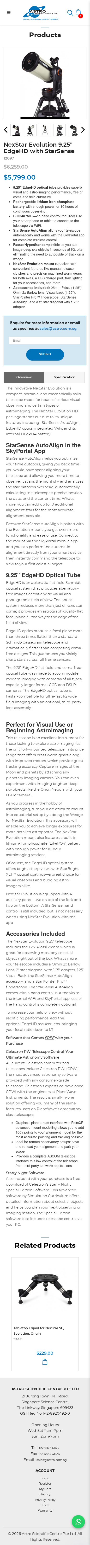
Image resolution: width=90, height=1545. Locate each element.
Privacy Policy (45, 1500)
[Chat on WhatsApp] (78, 1521)
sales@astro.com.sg (58, 328)
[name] (45, 1290)
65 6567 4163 (49, 1448)
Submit (45, 354)
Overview (24, 377)
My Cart (45, 1489)
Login (45, 1478)
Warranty (45, 1510)
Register (45, 1483)
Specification (64, 377)
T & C (45, 1505)
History (45, 1494)
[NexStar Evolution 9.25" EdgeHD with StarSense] (45, 83)
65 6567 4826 (50, 1454)
